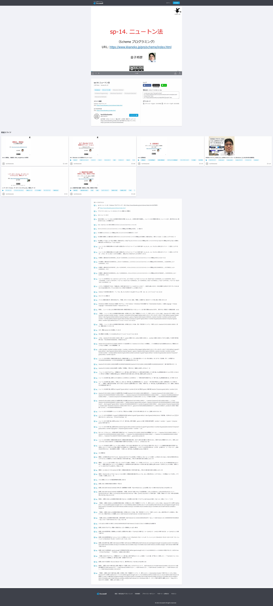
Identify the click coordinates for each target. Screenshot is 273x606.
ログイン (168, 3)
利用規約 (137, 594)
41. (96, 421)
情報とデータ (29, 190)
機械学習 (75, 190)
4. (96, 219)
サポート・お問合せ (163, 594)
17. (96, 286)
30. (96, 359)
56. (96, 503)
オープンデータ (47, 190)
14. (96, 267)
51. (96, 480)
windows (256, 160)
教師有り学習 (114, 190)
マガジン (173, 594)
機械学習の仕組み (84, 190)
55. (96, 499)
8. (96, 237)
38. (96, 401)
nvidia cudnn (229, 160)
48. (96, 463)
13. (96, 262)
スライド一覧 (133, 115)
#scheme (97, 90)
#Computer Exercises (130, 93)
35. (96, 382)
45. (96, 446)
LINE (165, 85)
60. (96, 528)
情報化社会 (56, 190)
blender (75, 160)
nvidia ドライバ (239, 160)
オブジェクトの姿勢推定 (172, 160)
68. (96, 573)
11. (96, 252)
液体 (114, 160)
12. (96, 258)
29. (96, 349)
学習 (92, 190)
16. (96, 279)
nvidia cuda (221, 160)
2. (96, 211)
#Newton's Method (118, 90)
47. (96, 457)
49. (96, 470)
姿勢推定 (143, 160)
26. (96, 334)
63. (96, 543)
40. (96, 415)
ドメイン (93, 160)
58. (96, 518)
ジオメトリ (121, 160)
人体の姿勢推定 (152, 160)
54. (96, 492)
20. (96, 300)
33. (96, 372)
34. (96, 378)
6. (96, 229)
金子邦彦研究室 (202, 160)
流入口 (128, 160)
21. (96, 304)
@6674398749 (104, 116)
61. (96, 532)
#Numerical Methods (100, 97)
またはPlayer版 (156, 87)
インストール (248, 160)
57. (96, 512)
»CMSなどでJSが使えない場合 (155, 90)
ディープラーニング (184, 160)
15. (96, 273)
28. (96, 344)
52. (96, 484)
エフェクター (107, 160)
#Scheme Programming (101, 93)
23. (96, 314)
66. (96, 562)
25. (96, 330)
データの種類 (38, 190)
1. (96, 205)
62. (96, 537)
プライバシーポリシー (148, 594)
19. (96, 296)
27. (96, 338)
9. (96, 241)
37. (96, 393)
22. (96, 310)
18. (96, 292)
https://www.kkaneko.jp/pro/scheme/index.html (109, 105)
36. (96, 389)
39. (96, 411)
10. (96, 246)
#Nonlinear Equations (116, 93)
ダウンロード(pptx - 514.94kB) (153, 103)
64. (96, 550)
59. (96, 524)
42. (96, 427)
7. (96, 233)
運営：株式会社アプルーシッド (124, 594)
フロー (100, 160)
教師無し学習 (123, 190)
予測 (130, 190)
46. (96, 453)
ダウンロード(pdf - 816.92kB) (171, 103)
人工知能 (193, 160)
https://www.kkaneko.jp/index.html (106, 110)
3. (96, 215)
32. (96, 368)
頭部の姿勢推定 (161, 160)
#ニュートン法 (106, 90)
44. (96, 440)
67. (96, 566)
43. (96, 433)
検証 (97, 190)
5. (96, 225)
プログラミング (212, 160)
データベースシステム (19, 190)
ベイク (134, 160)
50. (96, 474)
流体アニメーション (84, 160)
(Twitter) (157, 85)
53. (96, 488)
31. (96, 364)
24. (96, 324)
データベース (8, 190)
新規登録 (176, 3)
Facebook (148, 85)
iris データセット (105, 190)
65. (96, 556)
